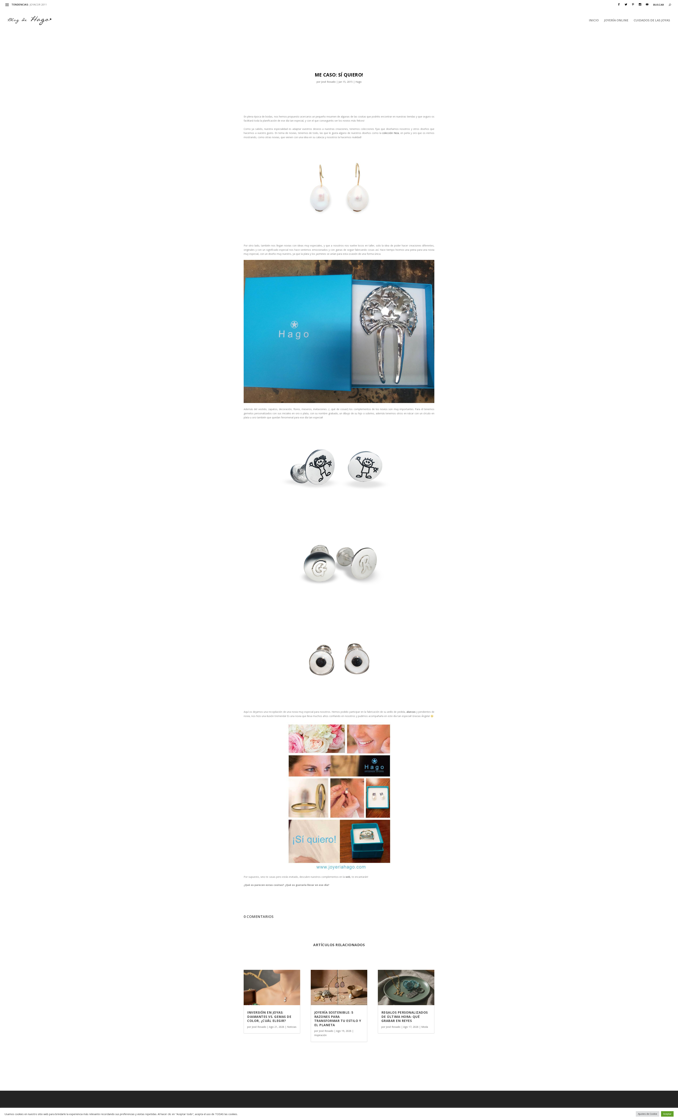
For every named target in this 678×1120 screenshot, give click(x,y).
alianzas (411, 711)
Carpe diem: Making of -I (44, 4)
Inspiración (320, 1035)
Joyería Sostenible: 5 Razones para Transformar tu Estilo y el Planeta (337, 1018)
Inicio (594, 20)
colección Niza (390, 133)
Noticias (291, 1026)
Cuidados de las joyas (652, 20)
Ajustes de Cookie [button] (647, 1113)
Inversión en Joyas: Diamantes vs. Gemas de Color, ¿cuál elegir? (269, 1016)
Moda (424, 1026)
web (348, 876)
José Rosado (328, 81)
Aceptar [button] (667, 1113)
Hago (358, 81)
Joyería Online (616, 20)
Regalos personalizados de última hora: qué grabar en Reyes (404, 1016)
